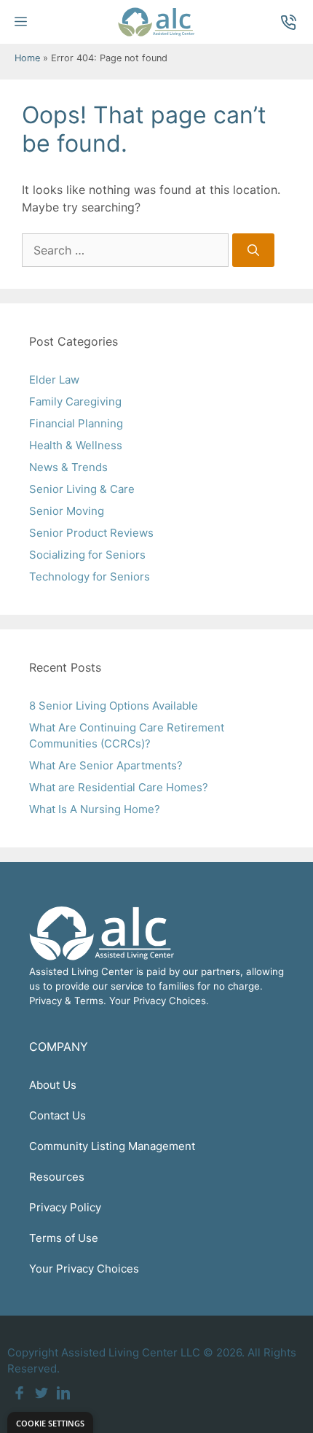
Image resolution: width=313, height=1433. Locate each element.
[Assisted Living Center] (156, 22)
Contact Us (57, 1115)
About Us (52, 1085)
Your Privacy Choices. (159, 1000)
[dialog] (50, 1422)
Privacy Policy (65, 1207)
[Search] (253, 250)
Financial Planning (76, 423)
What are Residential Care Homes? (118, 787)
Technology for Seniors (89, 576)
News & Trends (68, 467)
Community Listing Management (112, 1146)
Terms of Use (63, 1238)
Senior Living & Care (82, 489)
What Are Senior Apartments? (106, 765)
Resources (56, 1177)
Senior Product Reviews (91, 533)
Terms (88, 1000)
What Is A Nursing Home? (94, 809)
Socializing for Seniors (87, 555)
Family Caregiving (75, 401)
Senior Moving (66, 511)
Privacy (45, 1000)
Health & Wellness (75, 445)
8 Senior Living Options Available (113, 705)
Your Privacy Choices (84, 1268)
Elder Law (54, 380)
